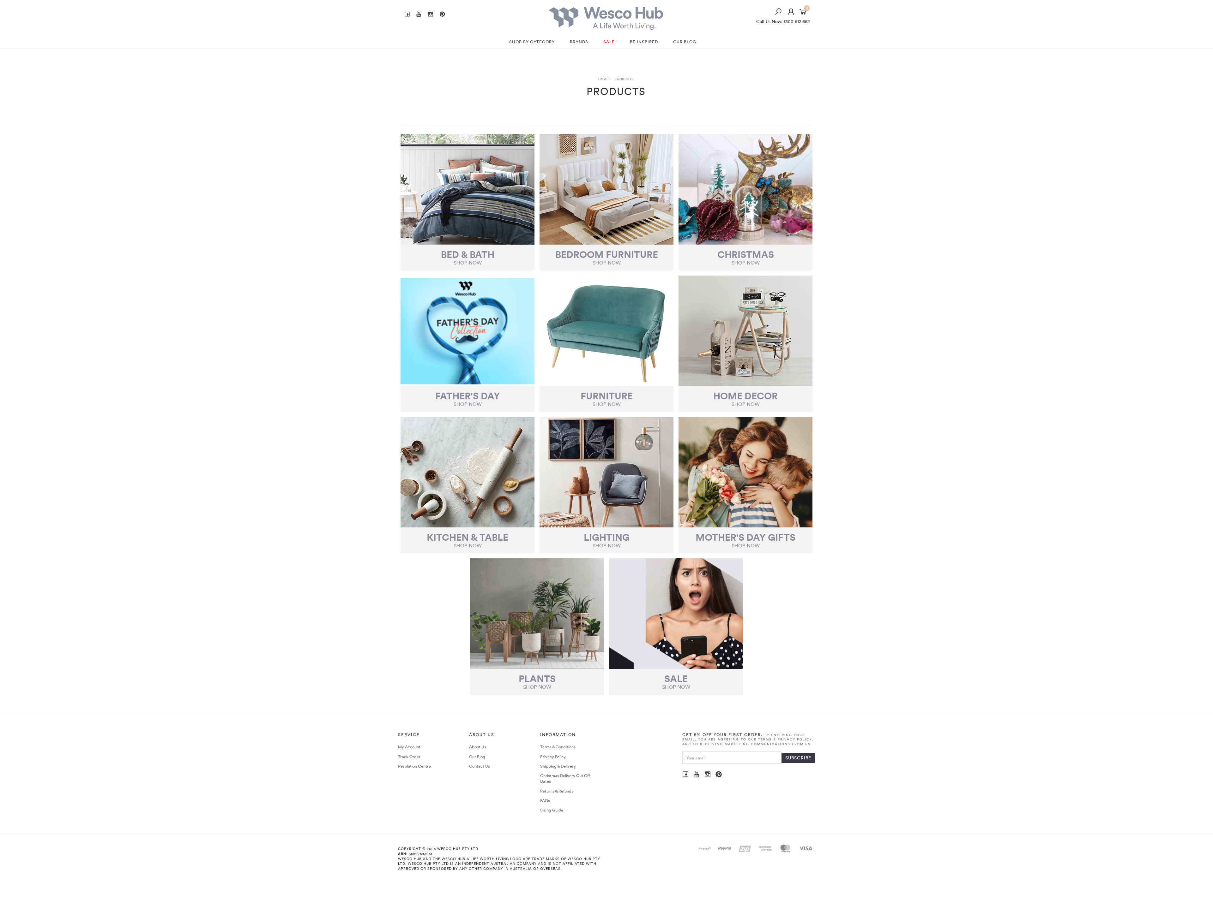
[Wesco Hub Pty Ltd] (606, 17)
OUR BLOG (684, 42)
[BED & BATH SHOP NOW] (467, 189)
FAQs (545, 800)
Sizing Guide (551, 810)
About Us (477, 747)
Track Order (409, 756)
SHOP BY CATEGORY (532, 42)
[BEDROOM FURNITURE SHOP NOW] (606, 189)
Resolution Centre (414, 766)
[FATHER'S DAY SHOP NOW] (467, 331)
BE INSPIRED (644, 42)
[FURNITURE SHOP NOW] (606, 331)
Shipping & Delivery (558, 766)
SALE (609, 42)
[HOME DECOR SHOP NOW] (745, 331)
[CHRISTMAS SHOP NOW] (745, 189)
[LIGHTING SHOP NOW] (606, 472)
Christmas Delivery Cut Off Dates (565, 778)
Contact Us (479, 766)
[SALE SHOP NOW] (676, 613)
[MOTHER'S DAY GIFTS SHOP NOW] (745, 472)
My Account (409, 747)
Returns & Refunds (556, 791)
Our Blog (477, 756)
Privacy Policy (553, 756)
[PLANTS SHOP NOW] (537, 613)
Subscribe (798, 758)
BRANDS (579, 42)
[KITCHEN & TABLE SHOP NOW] (467, 472)
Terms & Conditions (558, 747)
